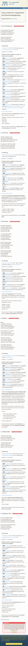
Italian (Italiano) (7, 99)
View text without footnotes (7, 111)
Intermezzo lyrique (5, 94)
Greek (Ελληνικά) (8, 576)
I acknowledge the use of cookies (14, 643)
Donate (14, 631)
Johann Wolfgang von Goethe (9, 154)
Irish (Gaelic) (6, 586)
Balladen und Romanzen (15, 264)
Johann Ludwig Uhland (8, 262)
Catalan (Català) (8, 58)
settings (6, 51)
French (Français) (8, 89)
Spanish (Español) (8, 384)
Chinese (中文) (7, 61)
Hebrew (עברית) (8, 96)
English (6, 68)
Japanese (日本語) (8, 486)
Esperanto (7, 86)
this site (8, 640)
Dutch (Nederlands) (8, 64)
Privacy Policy (6, 639)
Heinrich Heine (7, 48)
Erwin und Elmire (9, 357)
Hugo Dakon (13, 18)
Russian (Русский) (8, 104)
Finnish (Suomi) (7, 565)
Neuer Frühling (9, 455)
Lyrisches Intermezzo (11, 49)
